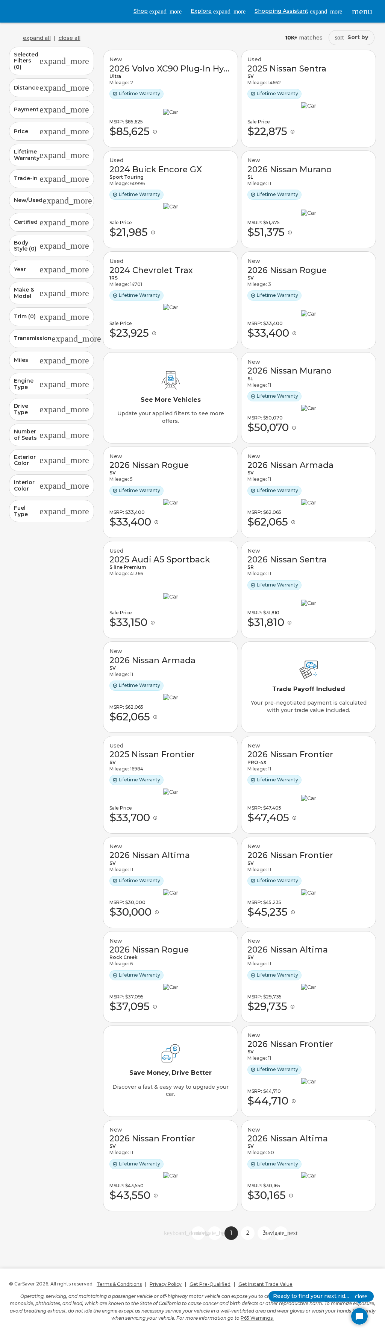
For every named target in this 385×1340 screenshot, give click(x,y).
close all (69, 38)
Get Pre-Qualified (209, 1284)
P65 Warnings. (257, 1318)
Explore (218, 11)
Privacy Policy (166, 1284)
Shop (157, 11)
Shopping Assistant (298, 11)
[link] (170, 98)
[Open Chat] (359, 1316)
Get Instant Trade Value (265, 1284)
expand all (37, 38)
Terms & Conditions (119, 1284)
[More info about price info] (155, 131)
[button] (51, 61)
